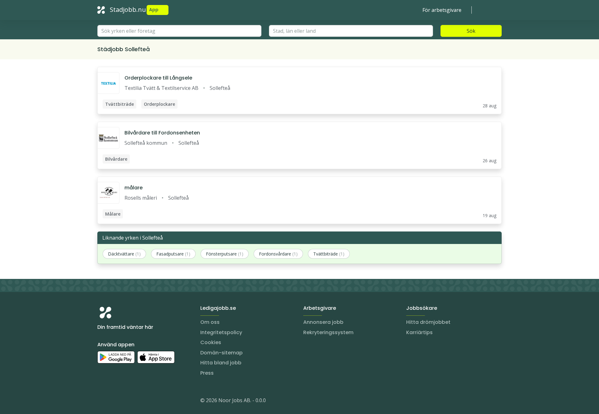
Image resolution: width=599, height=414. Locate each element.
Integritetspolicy (221, 332)
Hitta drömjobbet (428, 322)
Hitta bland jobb (220, 362)
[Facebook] (127, 402)
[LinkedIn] (115, 402)
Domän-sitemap (221, 352)
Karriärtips (419, 332)
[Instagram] (102, 402)
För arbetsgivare (441, 10)
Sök (471, 30)
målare (133, 187)
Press (207, 373)
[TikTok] (140, 402)
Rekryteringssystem (328, 332)
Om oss (210, 322)
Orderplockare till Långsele (158, 77)
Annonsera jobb (323, 322)
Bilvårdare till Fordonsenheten (162, 132)
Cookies (210, 342)
